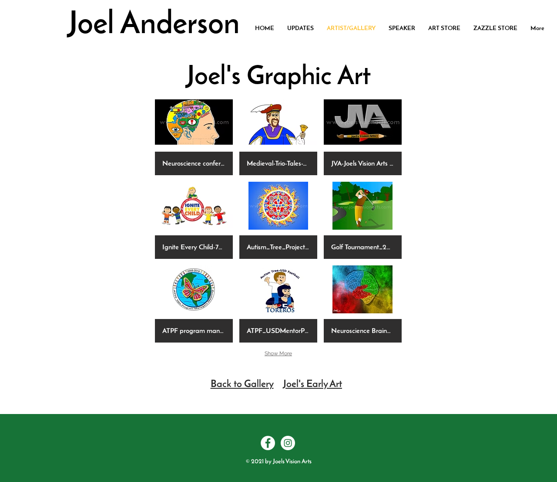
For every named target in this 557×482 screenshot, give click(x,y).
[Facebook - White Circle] (268, 443)
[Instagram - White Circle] (288, 443)
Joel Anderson (153, 25)
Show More (278, 353)
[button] (194, 136)
